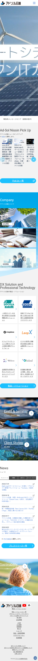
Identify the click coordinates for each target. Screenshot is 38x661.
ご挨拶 (19, 623)
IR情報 (13, 477)
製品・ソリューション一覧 (19, 612)
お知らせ (22, 477)
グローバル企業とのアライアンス (19, 615)
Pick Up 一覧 (18, 181)
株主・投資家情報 (19, 633)
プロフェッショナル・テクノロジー (19, 614)
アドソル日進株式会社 (21, 658)
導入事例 (19, 617)
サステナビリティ (19, 635)
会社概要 (19, 625)
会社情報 (19, 620)
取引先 (19, 628)
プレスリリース (4, 477)
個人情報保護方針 (18, 652)
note (3, 137)
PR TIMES (7, 539)
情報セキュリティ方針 (18, 650)
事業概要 (19, 627)
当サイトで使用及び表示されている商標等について (18, 648)
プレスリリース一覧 (18, 546)
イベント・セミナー (31, 477)
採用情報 (19, 638)
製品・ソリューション (18, 386)
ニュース (19, 631)
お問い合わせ (18, 653)
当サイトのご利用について (18, 646)
